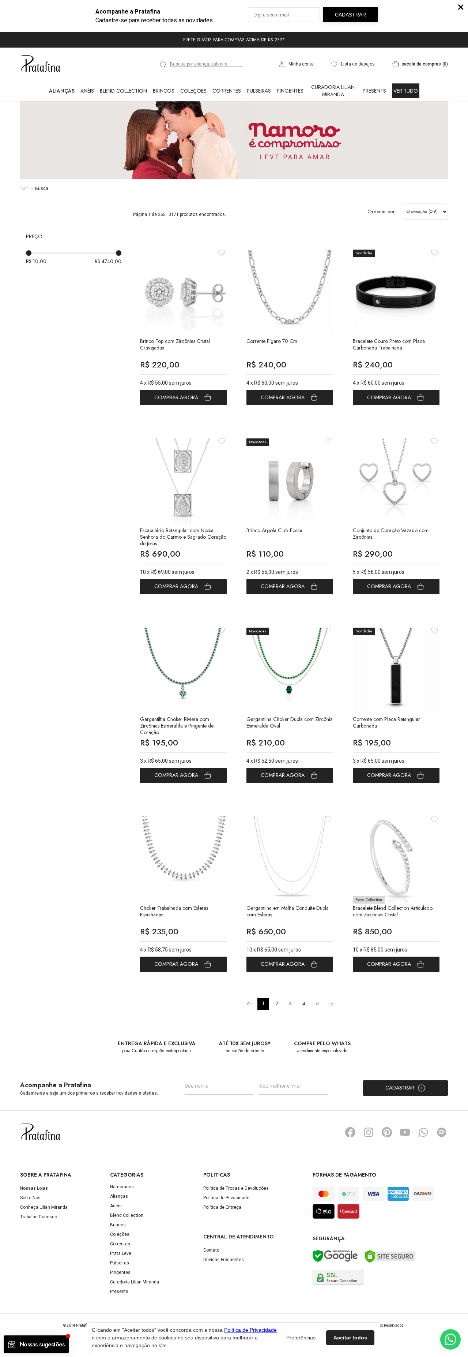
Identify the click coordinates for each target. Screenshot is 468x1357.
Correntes (226, 90)
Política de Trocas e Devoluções (236, 1188)
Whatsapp (423, 1132)
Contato (211, 1250)
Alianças (62, 90)
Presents (374, 90)
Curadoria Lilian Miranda (333, 90)
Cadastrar (399, 1087)
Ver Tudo (405, 90)
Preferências (301, 1338)
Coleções (193, 90)
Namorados (122, 1186)
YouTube (405, 1132)
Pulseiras (259, 90)
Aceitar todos (350, 1338)
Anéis (87, 90)
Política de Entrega (222, 1207)
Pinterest (387, 1132)
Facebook (350, 1132)
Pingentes (290, 90)
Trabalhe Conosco (38, 1216)
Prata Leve (120, 1253)
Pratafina (40, 64)
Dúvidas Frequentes (223, 1259)
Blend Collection (123, 90)
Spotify (441, 1132)
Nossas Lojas (34, 1188)
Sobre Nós (30, 1197)
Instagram (368, 1132)
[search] (163, 64)
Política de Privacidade (226, 1197)
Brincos (163, 90)
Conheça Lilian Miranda (44, 1207)
